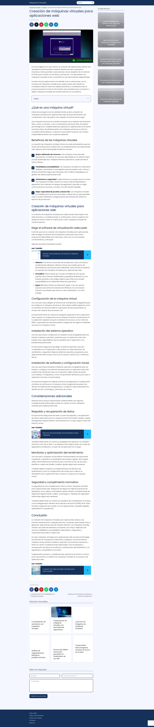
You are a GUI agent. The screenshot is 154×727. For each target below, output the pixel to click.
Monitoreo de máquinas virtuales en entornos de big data (80, 595)
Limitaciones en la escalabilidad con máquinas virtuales (43, 595)
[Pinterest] (41, 24)
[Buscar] (92, 2)
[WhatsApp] (46, 24)
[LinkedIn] (51, 24)
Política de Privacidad (36, 715)
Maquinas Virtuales (37, 2)
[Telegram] (56, 24)
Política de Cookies (35, 718)
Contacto (32, 720)
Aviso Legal (33, 713)
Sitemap (32, 723)
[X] (36, 24)
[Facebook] (31, 24)
